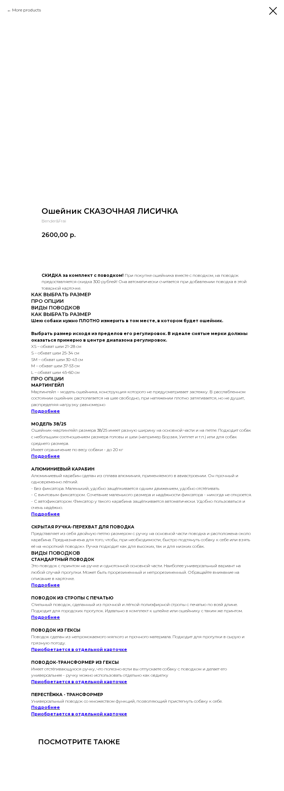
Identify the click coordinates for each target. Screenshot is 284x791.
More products (26, 9)
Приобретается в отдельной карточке (79, 649)
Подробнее (45, 411)
